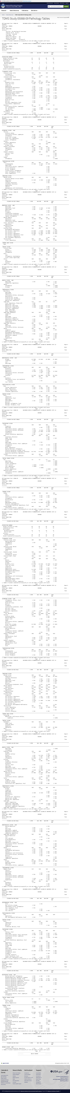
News (14, 1079)
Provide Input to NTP (28, 1077)
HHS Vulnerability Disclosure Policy (60, 1079)
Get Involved (62, 3)
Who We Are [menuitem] (34, 10)
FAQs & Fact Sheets (16, 1073)
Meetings (3, 1076)
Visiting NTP (38, 1082)
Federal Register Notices (16, 1075)
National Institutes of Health (53, 1091)
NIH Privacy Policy (64, 1080)
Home (3, 14)
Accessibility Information (38, 1073)
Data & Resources (9, 14)
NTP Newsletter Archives (16, 1081)
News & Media (56, 3)
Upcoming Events (4, 1075)
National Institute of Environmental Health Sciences (31, 1091)
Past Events (3, 1084)
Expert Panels (3, 1078)
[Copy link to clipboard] (68, 17)
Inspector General (64, 1078)
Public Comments (28, 1079)
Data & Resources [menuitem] (14, 10)
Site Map (37, 1080)
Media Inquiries (16, 1077)
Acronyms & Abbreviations (39, 1076)
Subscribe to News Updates (28, 1081)
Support (67, 3)
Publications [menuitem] (25, 10)
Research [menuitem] (3, 10)
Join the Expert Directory (27, 1075)
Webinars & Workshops (5, 1083)
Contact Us (26, 1073)
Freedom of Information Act (62, 1076)
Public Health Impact (17, 1083)
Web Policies (38, 1083)
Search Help (38, 1079)
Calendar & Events (50, 3)
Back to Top (6, 1063)
